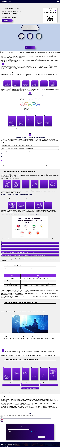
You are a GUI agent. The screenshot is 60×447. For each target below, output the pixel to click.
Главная (30, 1)
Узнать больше (7, 20)
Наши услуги (38, 1)
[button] (30, 415)
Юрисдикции (48, 1)
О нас (34, 1)
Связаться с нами (30, 47)
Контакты (53, 1)
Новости (43, 1)
